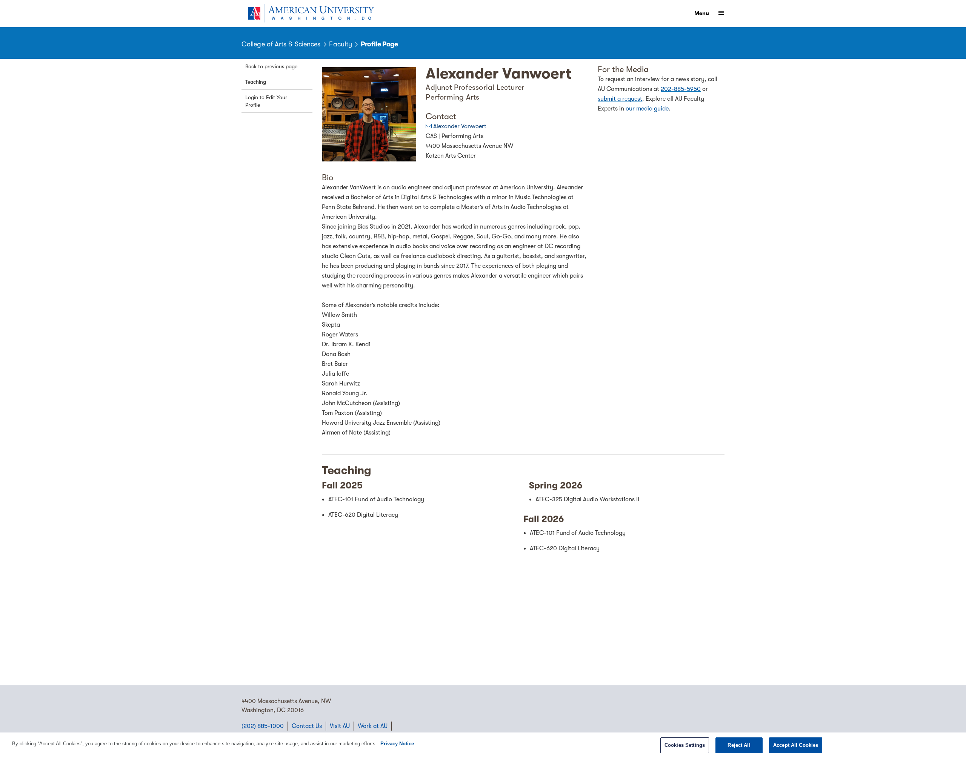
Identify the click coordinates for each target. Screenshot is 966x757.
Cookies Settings (685, 745)
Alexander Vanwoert (459, 126)
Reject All (739, 745)
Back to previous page (271, 66)
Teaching (255, 82)
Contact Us (307, 726)
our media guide (647, 108)
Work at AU (373, 726)
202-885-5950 (681, 89)
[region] (483, 744)
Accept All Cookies (795, 745)
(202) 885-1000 (263, 726)
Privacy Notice (397, 743)
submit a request (620, 98)
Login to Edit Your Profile (266, 101)
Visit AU (340, 726)
